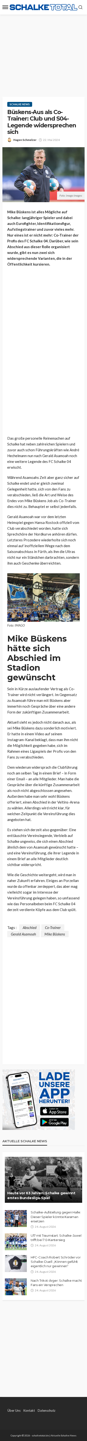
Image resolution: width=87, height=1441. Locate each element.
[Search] (80, 7)
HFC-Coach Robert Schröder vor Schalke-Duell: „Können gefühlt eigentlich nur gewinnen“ (55, 1261)
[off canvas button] (5, 7)
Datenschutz (46, 1410)
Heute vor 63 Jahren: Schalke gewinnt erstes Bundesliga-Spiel (41, 1195)
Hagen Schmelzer (24, 140)
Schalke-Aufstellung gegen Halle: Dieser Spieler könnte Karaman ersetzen (56, 1216)
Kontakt (29, 1410)
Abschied (29, 927)
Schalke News (20, 104)
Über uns (14, 1410)
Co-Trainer (53, 927)
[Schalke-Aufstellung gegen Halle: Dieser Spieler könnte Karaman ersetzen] (16, 1218)
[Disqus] (43, 997)
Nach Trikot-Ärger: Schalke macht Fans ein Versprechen (56, 1283)
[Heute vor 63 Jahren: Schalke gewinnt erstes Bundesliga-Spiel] (43, 1180)
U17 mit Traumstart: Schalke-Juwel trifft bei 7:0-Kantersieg (56, 1238)
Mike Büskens (54, 934)
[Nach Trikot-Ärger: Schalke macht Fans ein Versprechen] (16, 1286)
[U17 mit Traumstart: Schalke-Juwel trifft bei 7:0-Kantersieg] (16, 1241)
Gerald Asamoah (23, 934)
